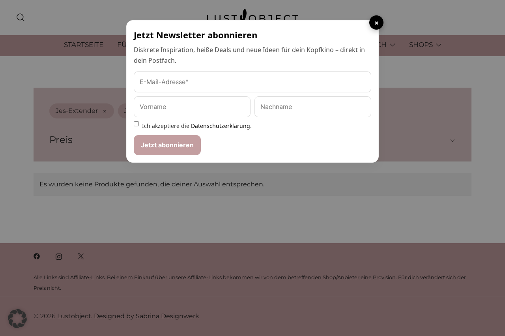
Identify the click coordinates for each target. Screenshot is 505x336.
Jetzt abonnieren (167, 145)
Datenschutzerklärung (220, 126)
